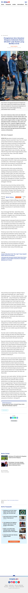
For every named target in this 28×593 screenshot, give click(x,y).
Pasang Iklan (11, 585)
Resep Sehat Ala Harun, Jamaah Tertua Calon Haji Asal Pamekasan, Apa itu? (13, 405)
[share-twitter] (13, 418)
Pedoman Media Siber (19, 585)
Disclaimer (6, 586)
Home (2, 4)
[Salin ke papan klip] (17, 418)
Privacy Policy (12, 586)
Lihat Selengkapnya (14, 541)
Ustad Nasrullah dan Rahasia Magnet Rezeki (10, 535)
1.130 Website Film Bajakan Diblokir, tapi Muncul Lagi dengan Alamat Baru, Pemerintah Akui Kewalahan (10, 524)
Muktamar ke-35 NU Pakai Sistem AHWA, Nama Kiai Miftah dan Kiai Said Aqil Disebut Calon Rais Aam (9, 512)
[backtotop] (14, 576)
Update (18, 197)
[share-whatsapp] (15, 418)
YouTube (19, 583)
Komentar (15, 420)
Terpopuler (8, 4)
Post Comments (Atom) (12, 500)
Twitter (17, 583)
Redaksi (6, 585)
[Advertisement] (14, 20)
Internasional (20, 4)
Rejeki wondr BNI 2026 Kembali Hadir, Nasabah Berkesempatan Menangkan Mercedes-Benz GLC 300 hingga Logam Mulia (10, 530)
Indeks (14, 4)
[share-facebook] (11, 418)
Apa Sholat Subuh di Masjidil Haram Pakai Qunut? (10, 517)
